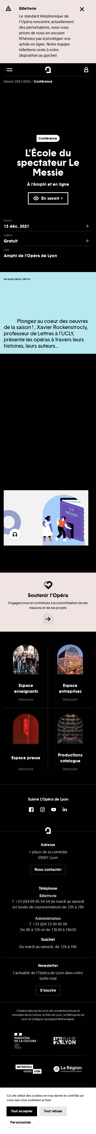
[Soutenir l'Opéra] (48, 619)
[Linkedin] (65, 809)
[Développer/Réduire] (87, 361)
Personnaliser (20, 1122)
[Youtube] (53, 809)
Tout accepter (22, 1111)
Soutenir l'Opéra (48, 595)
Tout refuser (53, 1111)
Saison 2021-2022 (17, 81)
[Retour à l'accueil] (48, 69)
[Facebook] (31, 809)
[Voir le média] (15, 534)
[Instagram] (42, 809)
